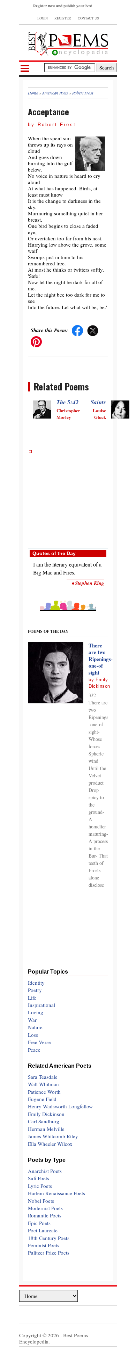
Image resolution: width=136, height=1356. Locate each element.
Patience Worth (44, 1091)
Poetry (35, 989)
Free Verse (39, 1042)
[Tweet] (92, 329)
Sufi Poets (38, 1178)
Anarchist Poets (45, 1170)
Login (42, 18)
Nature (35, 1027)
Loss (33, 1034)
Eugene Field (42, 1098)
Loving (35, 1012)
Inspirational (41, 1004)
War (32, 1019)
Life (32, 997)
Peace (34, 1049)
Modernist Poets (45, 1208)
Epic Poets (39, 1222)
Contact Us (88, 18)
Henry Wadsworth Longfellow (60, 1106)
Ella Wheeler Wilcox (50, 1143)
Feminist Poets (43, 1245)
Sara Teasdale (43, 1076)
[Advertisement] (68, 495)
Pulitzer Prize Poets (48, 1252)
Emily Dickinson (46, 1113)
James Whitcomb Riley (53, 1136)
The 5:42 (67, 402)
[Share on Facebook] (77, 329)
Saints (98, 402)
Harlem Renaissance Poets (56, 1193)
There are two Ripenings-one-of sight (101, 659)
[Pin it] (36, 341)
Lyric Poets (40, 1185)
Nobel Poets (41, 1200)
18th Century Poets (48, 1237)
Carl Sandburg (43, 1121)
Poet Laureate (43, 1230)
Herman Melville (46, 1128)
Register (62, 18)
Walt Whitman (43, 1084)
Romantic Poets (44, 1215)
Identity (36, 982)
